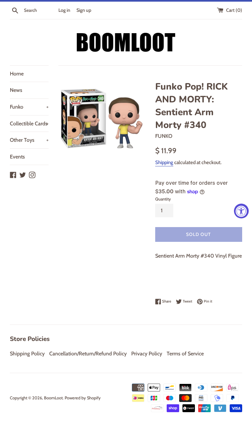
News (16, 90)
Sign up (83, 10)
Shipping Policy (27, 353)
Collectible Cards (29, 123)
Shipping (164, 162)
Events (17, 157)
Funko (29, 107)
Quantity (163, 199)
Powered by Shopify (83, 397)
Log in (64, 10)
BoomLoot (53, 397)
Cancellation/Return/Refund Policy (88, 353)
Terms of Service (185, 353)
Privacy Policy (146, 353)
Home (17, 74)
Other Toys (29, 140)
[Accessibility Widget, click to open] (241, 211)
